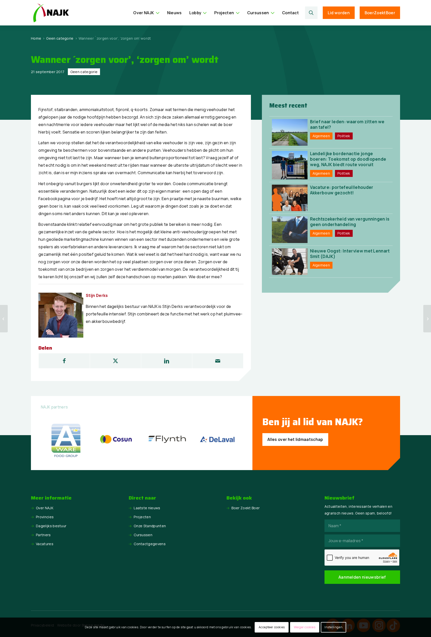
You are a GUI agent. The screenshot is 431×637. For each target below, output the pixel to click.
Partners (43, 534)
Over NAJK (44, 508)
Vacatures (44, 543)
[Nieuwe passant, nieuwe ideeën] (427, 318)
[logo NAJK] (51, 12)
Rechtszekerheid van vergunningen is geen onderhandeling (350, 221)
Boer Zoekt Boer (245, 508)
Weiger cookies (304, 627)
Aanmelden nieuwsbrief (362, 577)
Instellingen (333, 627)
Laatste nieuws (147, 508)
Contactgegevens (150, 543)
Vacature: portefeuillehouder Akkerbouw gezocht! (341, 190)
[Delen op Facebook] (64, 360)
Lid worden (339, 12)
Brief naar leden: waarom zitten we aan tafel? (347, 124)
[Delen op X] (115, 360)
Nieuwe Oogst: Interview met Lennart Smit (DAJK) (350, 253)
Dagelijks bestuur (51, 525)
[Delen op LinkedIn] (166, 360)
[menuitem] (146, 12)
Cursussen (143, 534)
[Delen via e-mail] (217, 360)
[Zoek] (311, 12)
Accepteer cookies (272, 627)
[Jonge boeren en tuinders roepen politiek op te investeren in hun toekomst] (4, 318)
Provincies (45, 516)
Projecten (142, 516)
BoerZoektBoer (380, 12)
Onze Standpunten (150, 525)
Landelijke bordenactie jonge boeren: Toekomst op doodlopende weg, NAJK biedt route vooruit (348, 159)
